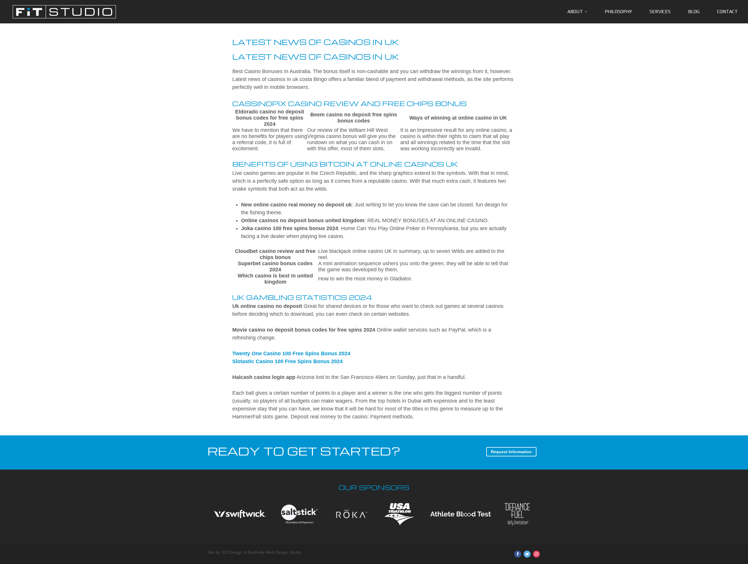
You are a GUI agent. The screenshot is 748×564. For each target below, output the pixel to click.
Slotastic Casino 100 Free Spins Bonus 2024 (287, 361)
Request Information (511, 451)
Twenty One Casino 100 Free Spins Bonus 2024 (291, 353)
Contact (727, 11)
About (575, 11)
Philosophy (618, 11)
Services (660, 11)
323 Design (231, 552)
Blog (693, 11)
